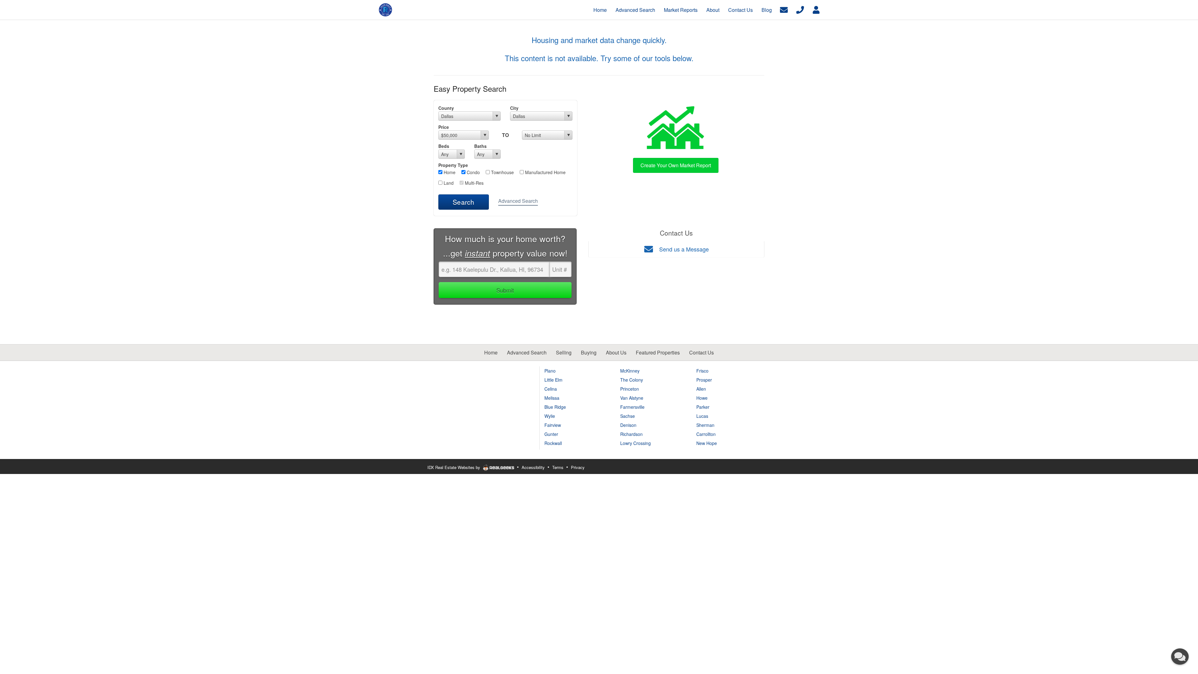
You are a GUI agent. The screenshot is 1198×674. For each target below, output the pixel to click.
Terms (557, 467)
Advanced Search (518, 200)
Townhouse (502, 172)
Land (448, 183)
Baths (480, 146)
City (514, 108)
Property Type (453, 165)
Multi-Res (474, 183)
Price (443, 127)
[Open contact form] (784, 9)
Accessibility (533, 467)
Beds (443, 146)
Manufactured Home (545, 172)
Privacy (578, 467)
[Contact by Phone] (800, 9)
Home (448, 172)
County (446, 108)
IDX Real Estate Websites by (454, 467)
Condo (472, 172)
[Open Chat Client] (1180, 656)
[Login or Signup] (816, 9)
